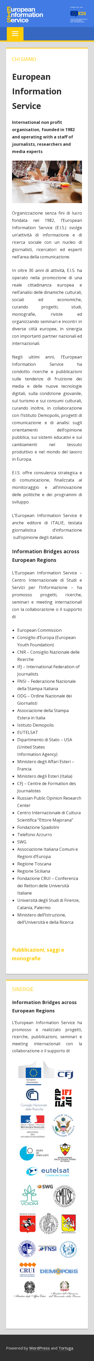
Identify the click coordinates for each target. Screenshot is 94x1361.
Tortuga (65, 1348)
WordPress (39, 1348)
